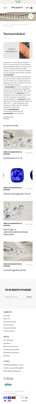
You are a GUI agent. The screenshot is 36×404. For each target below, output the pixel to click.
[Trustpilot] (18, 385)
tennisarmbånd (9, 75)
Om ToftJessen (8, 340)
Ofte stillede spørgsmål (11, 371)
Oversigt (6, 315)
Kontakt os (21, 99)
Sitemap (6, 356)
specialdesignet (13, 109)
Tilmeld (29, 297)
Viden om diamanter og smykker (19, 24)
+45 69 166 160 (19, 391)
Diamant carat (8, 331)
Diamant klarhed (9, 328)
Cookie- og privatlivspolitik (13, 368)
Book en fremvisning (10, 346)
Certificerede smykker (11, 349)
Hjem (4, 24)
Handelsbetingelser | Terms (13, 365)
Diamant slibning (9, 322)
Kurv (29, 8)
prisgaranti (20, 93)
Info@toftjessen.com (9, 393)
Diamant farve (8, 325)
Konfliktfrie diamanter (11, 353)
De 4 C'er (6, 319)
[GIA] (18, 378)
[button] (31, 16)
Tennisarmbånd (8, 26)
